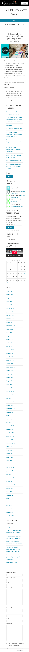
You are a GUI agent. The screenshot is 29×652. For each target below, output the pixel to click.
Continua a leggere (9, 88)
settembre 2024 (10, 367)
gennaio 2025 (9, 353)
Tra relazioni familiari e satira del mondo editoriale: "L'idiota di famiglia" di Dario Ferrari (14, 119)
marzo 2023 (9, 422)
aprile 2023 (9, 419)
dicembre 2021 (10, 474)
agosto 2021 (9, 488)
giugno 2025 (9, 336)
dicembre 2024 (10, 357)
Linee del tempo (9, 99)
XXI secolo (19, 99)
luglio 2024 (9, 374)
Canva (8, 95)
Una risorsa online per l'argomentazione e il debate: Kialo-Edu (14, 142)
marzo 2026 (9, 305)
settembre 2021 (10, 484)
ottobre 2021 (9, 481)
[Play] (8, 256)
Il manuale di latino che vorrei (14, 128)
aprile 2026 (9, 301)
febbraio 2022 (10, 467)
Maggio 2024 (9, 381)
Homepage (9, 125)
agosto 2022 (9, 446)
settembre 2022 (10, 443)
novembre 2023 (10, 402)
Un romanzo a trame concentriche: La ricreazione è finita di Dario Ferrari (14, 134)
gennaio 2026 (9, 312)
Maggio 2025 (9, 339)
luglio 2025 (9, 332)
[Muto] (19, 256)
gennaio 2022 (9, 471)
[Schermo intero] (21, 256)
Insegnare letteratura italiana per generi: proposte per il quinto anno (14, 557)
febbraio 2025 (10, 350)
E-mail (11, 577)
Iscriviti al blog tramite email (13, 211)
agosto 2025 (9, 329)
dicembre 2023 (10, 398)
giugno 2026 (9, 294)
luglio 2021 (9, 491)
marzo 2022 (9, 464)
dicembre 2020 (10, 516)
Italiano (14, 93)
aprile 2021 (9, 502)
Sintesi (15, 99)
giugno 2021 (9, 495)
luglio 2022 (9, 450)
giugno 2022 (9, 453)
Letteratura (18, 93)
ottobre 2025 (9, 322)
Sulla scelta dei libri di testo (13, 160)
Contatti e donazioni (11, 562)
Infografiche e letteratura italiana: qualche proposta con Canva (14, 37)
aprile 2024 (9, 384)
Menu (16, 20)
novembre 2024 (10, 360)
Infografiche (15, 97)
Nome (11, 572)
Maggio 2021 (9, 498)
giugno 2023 (9, 412)
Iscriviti (10, 227)
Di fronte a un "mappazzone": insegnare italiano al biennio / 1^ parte (14, 166)
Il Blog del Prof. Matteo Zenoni (12, 648)
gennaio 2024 (9, 395)
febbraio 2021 (10, 509)
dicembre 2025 (10, 315)
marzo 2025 (9, 346)
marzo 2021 (9, 505)
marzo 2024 (9, 388)
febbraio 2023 (10, 426)
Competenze (19, 95)
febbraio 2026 (10, 308)
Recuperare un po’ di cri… (17, 206)
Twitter (7, 643)
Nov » (11, 283)
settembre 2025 (10, 325)
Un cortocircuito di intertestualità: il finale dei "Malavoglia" (13, 149)
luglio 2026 (9, 291)
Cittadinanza (13, 95)
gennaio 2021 (9, 512)
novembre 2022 (10, 436)
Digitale (10, 93)
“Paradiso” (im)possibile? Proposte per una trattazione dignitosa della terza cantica (14, 549)
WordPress (16, 645)
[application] (14, 252)
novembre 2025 (10, 318)
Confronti (6, 97)
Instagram (14, 643)
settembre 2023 (10, 408)
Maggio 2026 (9, 298)
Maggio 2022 (9, 457)
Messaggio (9, 588)
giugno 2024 (9, 377)
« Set (7, 283)
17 (24, 273)
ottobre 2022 (9, 440)
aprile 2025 (9, 343)
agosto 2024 (9, 370)
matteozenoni (11, 91)
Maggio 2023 (9, 415)
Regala (24, 3)
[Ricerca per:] (14, 173)
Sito (7, 582)
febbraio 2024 (10, 391)
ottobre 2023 (9, 405)
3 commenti (15, 101)
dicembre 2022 (10, 433)
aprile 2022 (9, 460)
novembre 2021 (10, 478)
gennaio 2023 (9, 429)
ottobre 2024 (9, 363)
